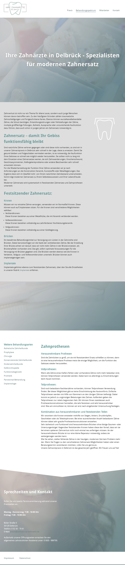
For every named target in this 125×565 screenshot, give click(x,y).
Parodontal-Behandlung (14, 380)
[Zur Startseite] (15, 14)
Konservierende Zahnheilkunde (18, 360)
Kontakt (116, 10)
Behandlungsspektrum (86, 10)
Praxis (69, 10)
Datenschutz (24, 558)
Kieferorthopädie (11, 368)
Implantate (25, 270)
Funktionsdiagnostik (13, 372)
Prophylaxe (9, 352)
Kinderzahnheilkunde (13, 364)
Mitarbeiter (104, 10)
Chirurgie (8, 356)
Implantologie (10, 383)
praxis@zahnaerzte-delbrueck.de (24, 531)
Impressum (9, 558)
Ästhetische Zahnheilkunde (16, 348)
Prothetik (8, 376)
